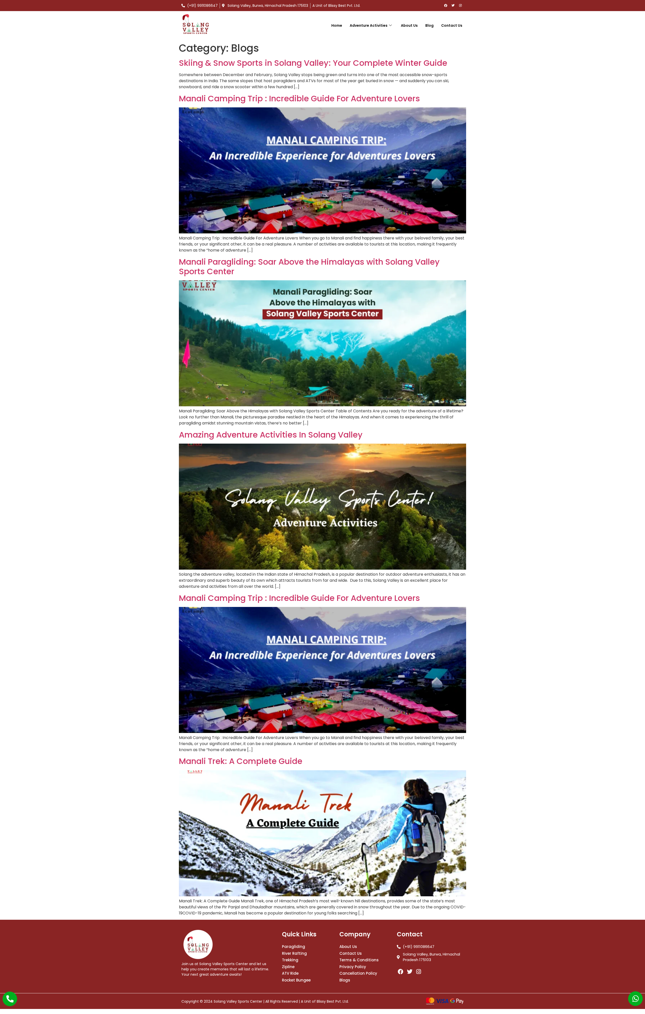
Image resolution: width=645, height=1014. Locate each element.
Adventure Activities (369, 25)
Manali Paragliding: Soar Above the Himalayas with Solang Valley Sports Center (309, 266)
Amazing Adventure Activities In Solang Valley (271, 434)
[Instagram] (460, 6)
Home (336, 25)
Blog (429, 25)
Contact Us (451, 25)
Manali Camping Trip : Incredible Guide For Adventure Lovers (299, 98)
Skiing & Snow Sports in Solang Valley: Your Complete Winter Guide (313, 63)
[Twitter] (453, 6)
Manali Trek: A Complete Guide (240, 761)
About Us (409, 25)
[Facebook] (446, 6)
